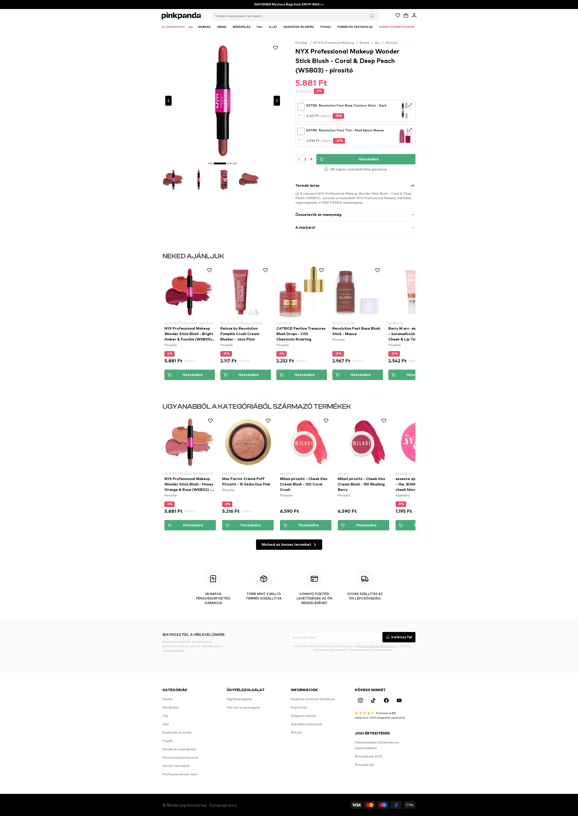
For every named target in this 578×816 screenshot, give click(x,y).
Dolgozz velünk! (303, 716)
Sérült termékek (176, 766)
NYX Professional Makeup (333, 42)
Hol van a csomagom (243, 707)
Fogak (167, 741)
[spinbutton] (305, 159)
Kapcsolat (299, 707)
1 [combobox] (299, 115)
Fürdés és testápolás (179, 749)
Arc (377, 42)
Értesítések (364, 765)
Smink (364, 42)
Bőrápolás (171, 707)
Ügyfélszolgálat (239, 699)
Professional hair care (180, 774)
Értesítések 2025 (368, 756)
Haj (165, 716)
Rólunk (296, 732)
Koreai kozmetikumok (180, 757)
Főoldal (303, 42)
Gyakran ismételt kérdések (313, 699)
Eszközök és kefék (177, 732)
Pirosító (391, 42)
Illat (166, 724)
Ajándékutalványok (306, 724)
